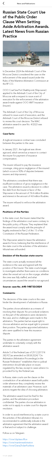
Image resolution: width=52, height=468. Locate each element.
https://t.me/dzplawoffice (15, 439)
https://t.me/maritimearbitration (18, 442)
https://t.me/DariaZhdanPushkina (18, 445)
